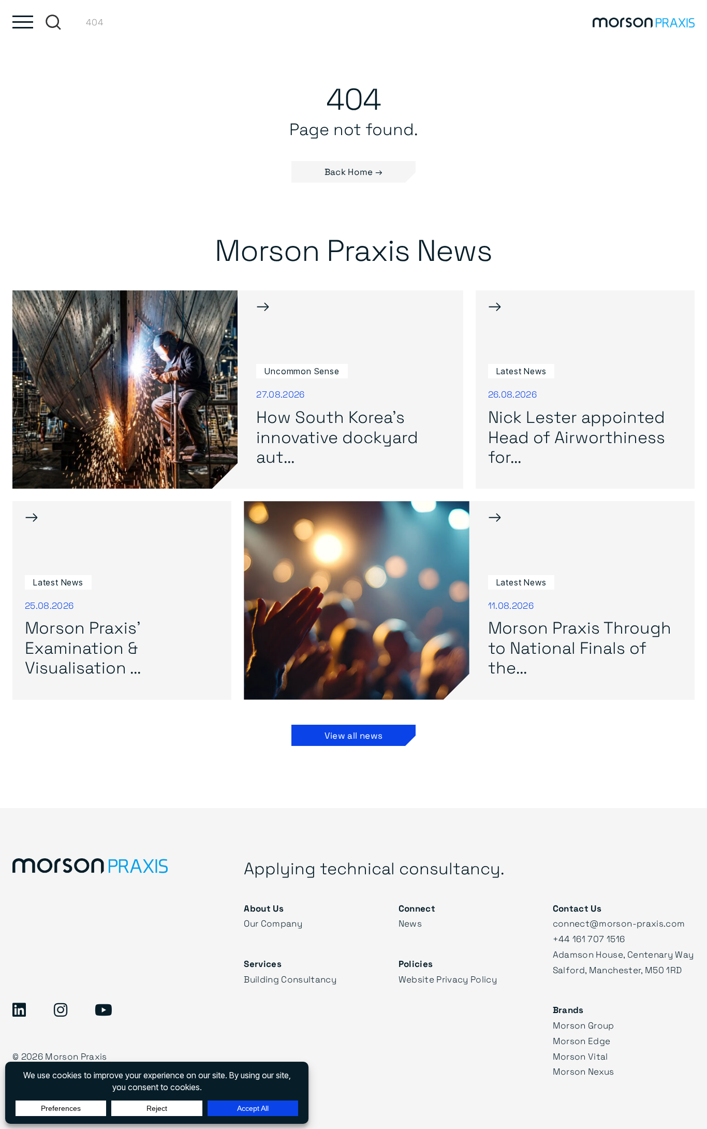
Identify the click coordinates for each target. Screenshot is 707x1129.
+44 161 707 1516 (589, 939)
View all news (353, 735)
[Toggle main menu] (22, 22)
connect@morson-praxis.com (619, 923)
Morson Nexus (583, 1071)
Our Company (273, 923)
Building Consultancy (290, 979)
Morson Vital (580, 1056)
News (410, 923)
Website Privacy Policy (448, 979)
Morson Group (583, 1025)
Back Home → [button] (354, 172)
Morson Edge (582, 1041)
